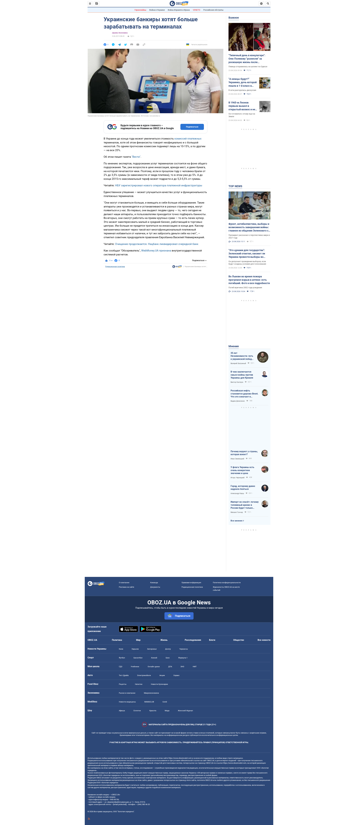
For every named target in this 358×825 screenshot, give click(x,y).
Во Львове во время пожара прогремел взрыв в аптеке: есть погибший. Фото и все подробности (249, 280)
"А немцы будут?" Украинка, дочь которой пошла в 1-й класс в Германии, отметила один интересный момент (243, 82)
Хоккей (154, 658)
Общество (238, 640)
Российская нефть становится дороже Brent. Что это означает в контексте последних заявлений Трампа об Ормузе (244, 393)
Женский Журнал (185, 711)
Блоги (212, 640)
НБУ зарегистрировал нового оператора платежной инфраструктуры (158, 185)
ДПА (170, 667)
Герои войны (140, 10)
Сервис (176, 675)
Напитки (138, 684)
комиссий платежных (187, 138)
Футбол (122, 658)
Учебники (135, 667)
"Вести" (136, 156)
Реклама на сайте (126, 587)
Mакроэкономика (151, 693)
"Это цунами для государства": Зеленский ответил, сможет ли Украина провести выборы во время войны (247, 254)
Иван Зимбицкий (237, 459)
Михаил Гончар (237, 512)
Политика (117, 640)
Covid (164, 702)
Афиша (122, 711)
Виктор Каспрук (237, 382)
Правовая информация (191, 582)
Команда (154, 582)
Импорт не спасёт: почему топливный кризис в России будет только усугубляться (245, 505)
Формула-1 (183, 658)
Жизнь (164, 640)
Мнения (234, 346)
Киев (121, 649)
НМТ (195, 667)
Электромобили (144, 675)
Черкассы (183, 649)
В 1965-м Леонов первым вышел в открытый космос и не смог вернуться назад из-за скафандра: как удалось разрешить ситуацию (242, 106)
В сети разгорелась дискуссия (242, 90)
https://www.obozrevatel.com (180, 758)
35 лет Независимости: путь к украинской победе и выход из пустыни (242, 356)
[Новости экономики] (177, 267)
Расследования (193, 640)
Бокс (168, 658)
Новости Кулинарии (159, 684)
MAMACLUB (149, 702)
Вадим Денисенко (238, 401)
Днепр (168, 649)
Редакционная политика (115, 267)
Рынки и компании (127, 693)
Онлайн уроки (154, 667)
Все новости (264, 640)
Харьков (135, 649)
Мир (138, 640)
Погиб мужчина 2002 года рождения (245, 287)
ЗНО (182, 667)
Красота (152, 711)
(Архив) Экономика (120, 33)
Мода (167, 711)
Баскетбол (138, 658)
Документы (155, 587)
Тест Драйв (124, 675)
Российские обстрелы (213, 10)
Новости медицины (127, 702)
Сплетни (137, 711)
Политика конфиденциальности (227, 582)
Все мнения (236, 520)
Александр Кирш (237, 493)
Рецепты (122, 684)
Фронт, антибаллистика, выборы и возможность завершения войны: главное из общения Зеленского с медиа (249, 227)
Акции (162, 675)
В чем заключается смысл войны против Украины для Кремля (242, 374)
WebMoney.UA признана (156, 250)
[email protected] (119, 804)
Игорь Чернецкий (237, 478)
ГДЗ (120, 667)
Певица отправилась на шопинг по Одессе (248, 66)
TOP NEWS (235, 186)
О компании (124, 582)
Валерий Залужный (238, 363)
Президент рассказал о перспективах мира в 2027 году (249, 236)
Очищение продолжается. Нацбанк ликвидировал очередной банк (156, 244)
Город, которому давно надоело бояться (243, 487)
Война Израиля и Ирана (179, 10)
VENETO (196, 10)
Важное (234, 17)
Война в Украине (157, 10)
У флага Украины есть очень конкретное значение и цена (242, 470)
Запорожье (152, 649)
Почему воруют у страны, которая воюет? (244, 453)
